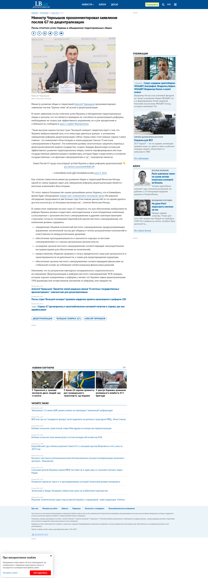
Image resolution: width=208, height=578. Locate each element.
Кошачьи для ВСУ (143, 140)
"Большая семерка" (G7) (68, 318)
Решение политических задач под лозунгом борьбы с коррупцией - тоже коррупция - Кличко (78, 499)
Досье (114, 4)
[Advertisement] (79, 343)
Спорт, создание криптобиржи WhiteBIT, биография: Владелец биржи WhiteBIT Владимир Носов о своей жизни (154, 87)
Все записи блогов (142, 230)
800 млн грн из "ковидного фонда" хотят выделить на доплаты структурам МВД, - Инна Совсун (78, 419)
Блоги (102, 4)
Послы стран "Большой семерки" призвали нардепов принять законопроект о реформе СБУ (78, 299)
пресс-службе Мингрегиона (74, 123)
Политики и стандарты (94, 508)
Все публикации (141, 158)
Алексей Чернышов (84, 104)
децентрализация (42, 318)
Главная (34, 13)
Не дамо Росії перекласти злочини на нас (162, 206)
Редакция (76, 508)
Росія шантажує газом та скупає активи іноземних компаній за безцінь (163, 178)
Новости (87, 4)
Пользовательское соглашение (122, 508)
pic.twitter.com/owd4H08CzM (79, 166)
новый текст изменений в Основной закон (82, 195)
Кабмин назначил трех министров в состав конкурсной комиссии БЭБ (66, 437)
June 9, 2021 (100, 173)
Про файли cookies (10, 573)
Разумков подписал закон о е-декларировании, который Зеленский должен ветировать (75, 481)
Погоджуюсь (40, 573)
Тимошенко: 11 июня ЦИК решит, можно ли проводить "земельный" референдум (72, 410)
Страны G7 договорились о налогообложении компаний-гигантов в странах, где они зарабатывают (78, 308)
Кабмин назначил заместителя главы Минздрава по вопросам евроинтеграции (71, 428)
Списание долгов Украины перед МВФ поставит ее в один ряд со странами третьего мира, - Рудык (77, 471)
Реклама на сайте (49, 508)
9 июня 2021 (55, 13)
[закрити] (51, 556)
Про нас (34, 508)
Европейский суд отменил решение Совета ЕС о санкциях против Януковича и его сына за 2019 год (77, 448)
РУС (169, 4)
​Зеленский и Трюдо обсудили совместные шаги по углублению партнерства (69, 490)
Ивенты (65, 508)
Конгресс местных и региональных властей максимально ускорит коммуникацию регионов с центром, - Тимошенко (78, 459)
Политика (44, 13)
